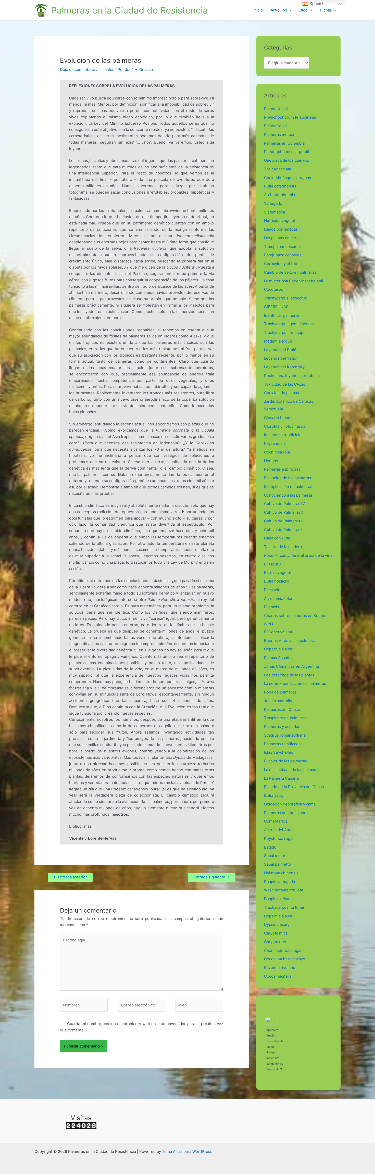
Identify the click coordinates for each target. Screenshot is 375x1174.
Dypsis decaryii (278, 924)
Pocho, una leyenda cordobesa (292, 375)
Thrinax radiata (277, 169)
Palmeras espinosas (282, 469)
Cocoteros (273, 289)
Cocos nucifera (277, 976)
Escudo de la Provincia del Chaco (294, 786)
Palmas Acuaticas (279, 657)
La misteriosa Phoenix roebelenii (293, 281)
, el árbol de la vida (298, 555)
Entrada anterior (70, 877)
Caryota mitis (276, 933)
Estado (270, 847)
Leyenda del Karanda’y (284, 366)
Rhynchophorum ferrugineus (290, 117)
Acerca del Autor (279, 829)
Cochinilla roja (277, 452)
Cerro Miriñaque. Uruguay (287, 177)
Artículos (279, 10)
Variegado (273, 203)
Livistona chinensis (281, 872)
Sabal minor (274, 855)
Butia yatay (274, 795)
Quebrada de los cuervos (286, 160)
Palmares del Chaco (282, 709)
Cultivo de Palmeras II (283, 521)
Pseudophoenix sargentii (286, 151)
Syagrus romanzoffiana (285, 735)
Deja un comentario (77, 69)
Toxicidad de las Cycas (284, 384)
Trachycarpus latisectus (285, 298)
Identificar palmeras (282, 315)
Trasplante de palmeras (285, 717)
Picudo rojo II (276, 108)
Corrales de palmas (281, 392)
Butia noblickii (276, 581)
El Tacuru (272, 564)
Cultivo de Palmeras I (283, 529)
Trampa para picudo (282, 246)
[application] (289, 10)
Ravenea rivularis (279, 967)
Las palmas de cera (281, 237)
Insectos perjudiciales (284, 434)
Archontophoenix (279, 194)
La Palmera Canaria (281, 778)
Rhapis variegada (279, 881)
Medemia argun (278, 341)
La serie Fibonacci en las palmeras (295, 683)
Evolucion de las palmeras (287, 477)
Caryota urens (277, 941)
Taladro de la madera (283, 546)
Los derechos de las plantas (289, 675)
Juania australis (278, 700)
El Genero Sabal (278, 631)
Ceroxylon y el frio (280, 263)
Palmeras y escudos (282, 726)
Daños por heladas (281, 229)
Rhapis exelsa (276, 898)
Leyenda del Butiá (280, 349)
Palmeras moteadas (281, 134)
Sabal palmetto (277, 864)
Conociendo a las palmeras (288, 495)
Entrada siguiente (212, 877)
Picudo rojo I (275, 125)
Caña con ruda (277, 538)
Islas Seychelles (278, 752)
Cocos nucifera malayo (284, 958)
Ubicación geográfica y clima (290, 804)
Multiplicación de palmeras (288, 486)
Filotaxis (271, 606)
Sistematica (274, 212)
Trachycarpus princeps (284, 332)
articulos (106, 69)
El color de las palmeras (285, 761)
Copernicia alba (278, 649)
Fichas (326, 10)
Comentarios (275, 821)
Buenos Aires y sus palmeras (290, 640)
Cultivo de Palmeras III (284, 512)
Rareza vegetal (277, 572)
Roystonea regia (278, 838)
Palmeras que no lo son (285, 812)
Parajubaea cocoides (283, 255)
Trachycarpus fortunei (284, 907)
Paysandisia (274, 443)
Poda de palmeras (280, 692)
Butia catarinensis (280, 186)
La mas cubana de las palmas (290, 769)
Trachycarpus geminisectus (290, 323)
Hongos (271, 460)
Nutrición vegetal (279, 220)
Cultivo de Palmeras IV (284, 503)
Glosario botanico (280, 417)
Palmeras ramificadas (283, 743)
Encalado (272, 589)
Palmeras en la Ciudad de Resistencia (129, 10)
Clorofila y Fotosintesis (284, 426)
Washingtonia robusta (283, 890)
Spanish (316, 4)
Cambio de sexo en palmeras (290, 272)
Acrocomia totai (278, 598)
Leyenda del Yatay (280, 358)
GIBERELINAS (276, 306)
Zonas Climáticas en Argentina (291, 666)
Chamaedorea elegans (284, 950)
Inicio (258, 10)
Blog (303, 10)
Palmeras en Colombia (284, 143)
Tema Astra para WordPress (187, 1151)
